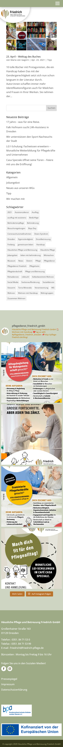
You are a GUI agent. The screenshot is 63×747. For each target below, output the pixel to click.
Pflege (38, 260)
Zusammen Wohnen (16, 298)
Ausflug (35, 212)
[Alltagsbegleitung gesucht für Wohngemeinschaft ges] (31, 372)
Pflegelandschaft (14, 271)
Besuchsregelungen (16, 228)
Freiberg (11, 244)
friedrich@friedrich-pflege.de (27, 648)
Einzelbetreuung (43, 239)
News (20, 260)
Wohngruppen (47, 293)
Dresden (11, 239)
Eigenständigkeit (25, 239)
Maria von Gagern (20, 59)
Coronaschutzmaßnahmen (19, 234)
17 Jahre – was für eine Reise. (23, 122)
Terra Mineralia (25, 287)
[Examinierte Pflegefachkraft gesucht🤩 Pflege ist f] (31, 496)
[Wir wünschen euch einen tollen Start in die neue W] (31, 434)
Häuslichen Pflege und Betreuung (22, 250)
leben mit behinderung (30, 255)
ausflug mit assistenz (16, 217)
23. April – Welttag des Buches (23, 56)
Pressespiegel (9, 679)
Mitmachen (49, 255)
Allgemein (12, 177)
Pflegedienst (49, 260)
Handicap (40, 244)
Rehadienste (13, 277)
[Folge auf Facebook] (3, 668)
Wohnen (11, 293)
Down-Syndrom (41, 234)
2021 (9, 212)
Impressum (8, 684)
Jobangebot (13, 182)
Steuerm (11, 287)
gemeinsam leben (25, 244)
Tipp (49, 59)
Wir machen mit (15, 199)
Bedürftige (34, 217)
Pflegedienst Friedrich (16, 266)
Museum (11, 260)
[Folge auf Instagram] (9, 668)
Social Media (12, 282)
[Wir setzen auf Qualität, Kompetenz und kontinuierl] (31, 558)
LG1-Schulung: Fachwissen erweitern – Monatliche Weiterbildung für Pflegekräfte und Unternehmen (30, 150)
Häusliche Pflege (47, 250)
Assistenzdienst (22, 212)
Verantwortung (41, 287)
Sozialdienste (48, 282)
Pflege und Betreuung (35, 271)
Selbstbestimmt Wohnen (43, 277)
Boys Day (32, 228)
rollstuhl (25, 277)
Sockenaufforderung (30, 282)
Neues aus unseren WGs (20, 188)
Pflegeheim (34, 266)
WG (52, 287)
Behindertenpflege (15, 223)
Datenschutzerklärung (14, 689)
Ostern (29, 260)
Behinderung (33, 223)
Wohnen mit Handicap (28, 293)
